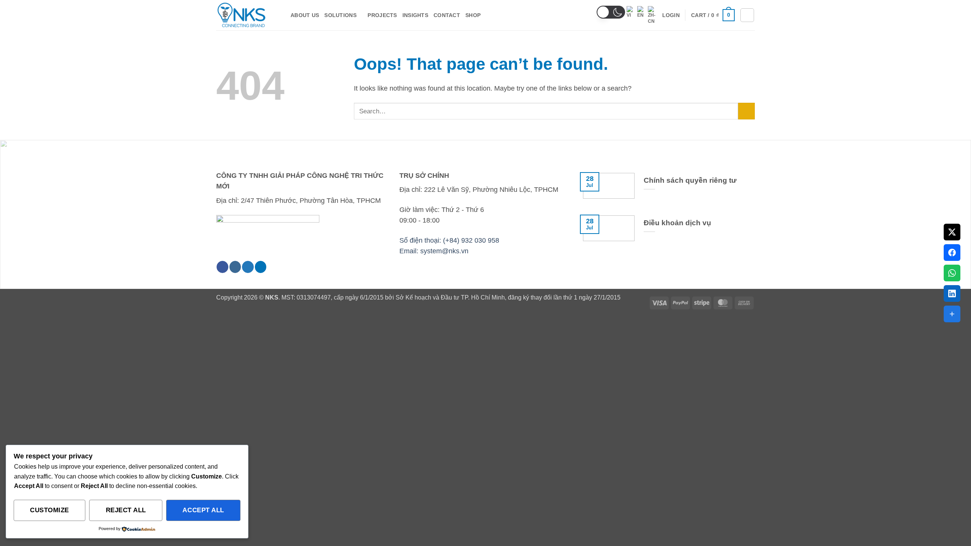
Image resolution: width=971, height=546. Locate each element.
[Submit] (746, 111)
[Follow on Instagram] (235, 267)
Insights (415, 15)
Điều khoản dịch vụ (677, 223)
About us (305, 15)
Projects (382, 15)
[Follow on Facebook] (222, 267)
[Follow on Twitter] (248, 267)
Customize (49, 510)
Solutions (340, 15)
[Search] (747, 15)
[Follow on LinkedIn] (261, 267)
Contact (447, 15)
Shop (473, 15)
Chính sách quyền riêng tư (690, 180)
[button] (611, 12)
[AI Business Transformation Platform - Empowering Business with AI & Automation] (247, 15)
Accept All (203, 510)
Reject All (126, 510)
